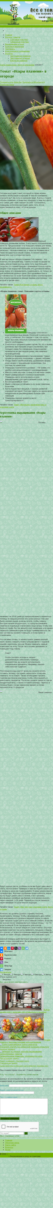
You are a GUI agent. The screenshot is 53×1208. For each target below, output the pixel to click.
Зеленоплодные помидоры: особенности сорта (21, 1056)
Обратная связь (12, 1143)
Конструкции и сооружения (17, 51)
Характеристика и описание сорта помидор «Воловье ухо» (24, 1066)
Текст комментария (8, 1097)
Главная (8, 35)
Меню (26, 26)
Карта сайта (10, 1145)
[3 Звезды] (26, 974)
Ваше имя (4, 1085)
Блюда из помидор (18, 60)
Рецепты (9, 53)
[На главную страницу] (26, 13)
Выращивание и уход (14, 44)
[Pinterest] (12, 948)
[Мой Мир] (8, 948)
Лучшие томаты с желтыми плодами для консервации (25, 1041)
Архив (7, 1150)
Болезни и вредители (14, 46)
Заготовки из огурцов (20, 58)
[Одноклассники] (5, 948)
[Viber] (19, 948)
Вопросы (9, 1147)
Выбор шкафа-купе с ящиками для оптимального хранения (25, 1011)
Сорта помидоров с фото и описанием (17, 65)
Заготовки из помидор (20, 56)
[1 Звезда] (5, 974)
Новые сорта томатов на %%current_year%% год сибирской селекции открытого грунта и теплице (24, 1046)
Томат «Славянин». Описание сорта (14, 1061)
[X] (15, 948)
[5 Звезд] (46, 974)
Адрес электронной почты (12, 1090)
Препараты (10, 49)
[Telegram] (26, 948)
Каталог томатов (12, 37)
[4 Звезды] (36, 974)
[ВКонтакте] (1, 948)
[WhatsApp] (23, 948)
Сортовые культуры (19, 39)
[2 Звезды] (15, 974)
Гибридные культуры (19, 42)
